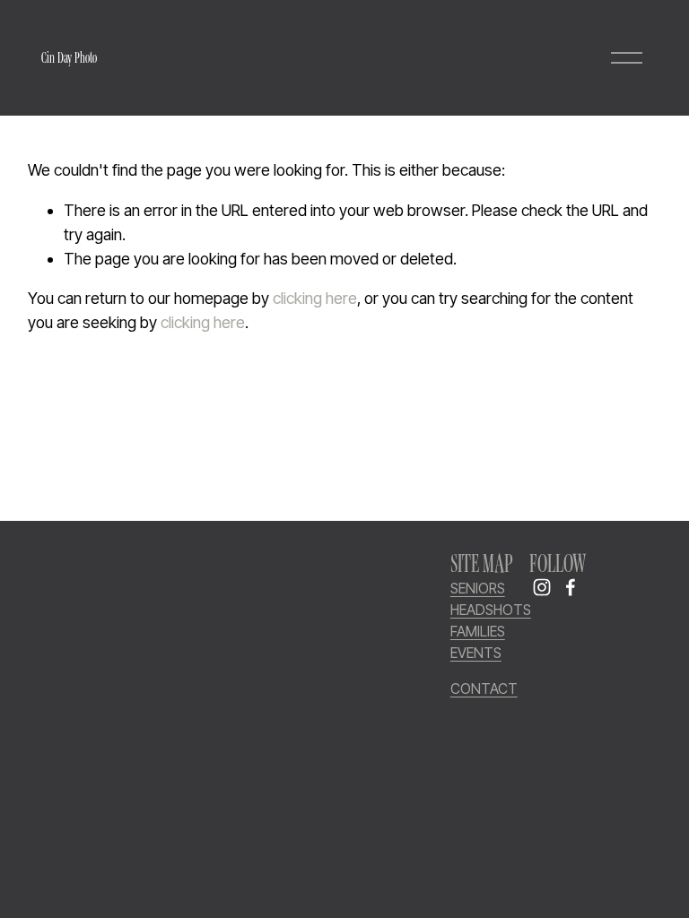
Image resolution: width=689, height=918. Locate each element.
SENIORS (477, 588)
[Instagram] (542, 587)
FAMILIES (477, 631)
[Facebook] (571, 587)
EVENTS (475, 653)
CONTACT (484, 688)
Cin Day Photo (69, 57)
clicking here (315, 298)
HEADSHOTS (490, 610)
